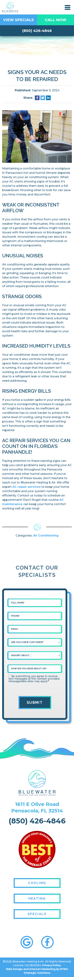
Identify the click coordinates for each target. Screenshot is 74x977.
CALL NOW (55, 20)
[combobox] (34, 642)
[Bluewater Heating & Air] (10, 7)
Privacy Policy (51, 965)
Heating (37, 898)
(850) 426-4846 (37, 31)
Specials (37, 914)
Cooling (37, 883)
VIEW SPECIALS (18, 20)
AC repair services (26, 487)
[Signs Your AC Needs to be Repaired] (37, 136)
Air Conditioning (46, 535)
